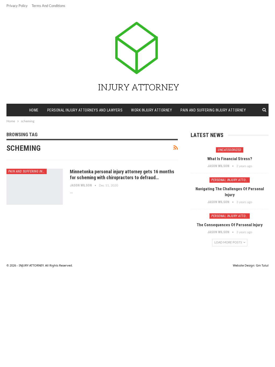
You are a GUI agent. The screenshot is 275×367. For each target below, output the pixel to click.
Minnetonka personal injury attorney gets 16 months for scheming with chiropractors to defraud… (122, 174)
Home (34, 110)
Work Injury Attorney (151, 110)
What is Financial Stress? (229, 158)
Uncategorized (229, 150)
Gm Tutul (262, 265)
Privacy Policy (17, 6)
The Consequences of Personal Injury (230, 224)
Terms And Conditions (48, 6)
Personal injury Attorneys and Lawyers (85, 110)
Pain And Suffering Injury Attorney (213, 110)
